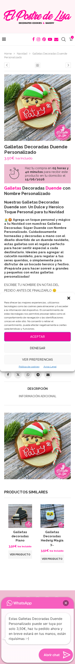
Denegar (37, 348)
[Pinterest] (44, 39)
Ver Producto (20, 554)
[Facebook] (33, 39)
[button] (69, 298)
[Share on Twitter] (18, 375)
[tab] (37, 388)
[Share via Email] (48, 375)
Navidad (22, 53)
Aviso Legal (50, 366)
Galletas (12, 188)
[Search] (63, 39)
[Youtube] (50, 39)
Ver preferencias (37, 359)
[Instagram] (38, 39)
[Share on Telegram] (38, 375)
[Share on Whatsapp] (28, 375)
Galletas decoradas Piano (20, 536)
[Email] (56, 39)
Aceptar (37, 337)
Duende (54, 188)
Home (8, 53)
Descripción (38, 388)
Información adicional (37, 396)
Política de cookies (29, 366)
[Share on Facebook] (8, 375)
